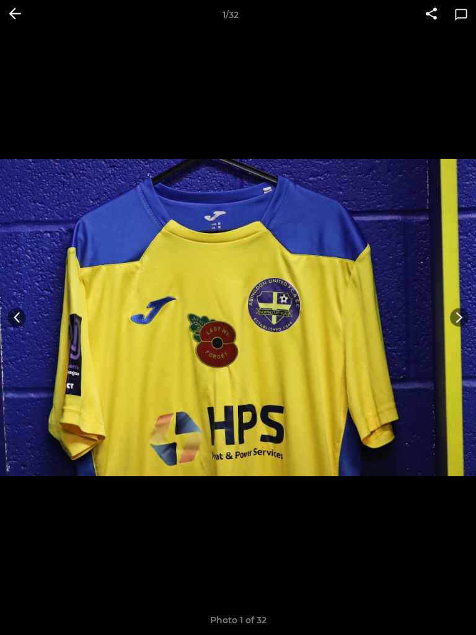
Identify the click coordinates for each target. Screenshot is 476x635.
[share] (431, 15)
